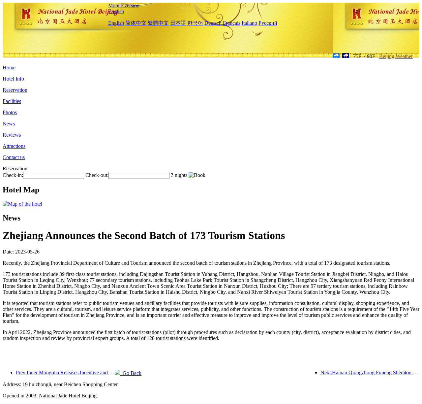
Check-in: (13, 175)
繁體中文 (158, 23)
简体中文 (135, 23)
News (9, 123)
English (116, 11)
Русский (267, 23)
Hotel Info (13, 79)
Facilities (12, 101)
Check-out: (96, 175)
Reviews (12, 135)
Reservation (15, 90)
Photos (10, 112)
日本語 (178, 23)
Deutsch (213, 23)
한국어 (195, 23)
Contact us (14, 157)
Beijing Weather (396, 56)
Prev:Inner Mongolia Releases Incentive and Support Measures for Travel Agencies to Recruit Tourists (65, 372)
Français (231, 23)
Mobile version (123, 5)
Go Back (130, 373)
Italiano (249, 23)
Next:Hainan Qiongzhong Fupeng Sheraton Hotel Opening (369, 372)
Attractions (14, 146)
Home (9, 67)
